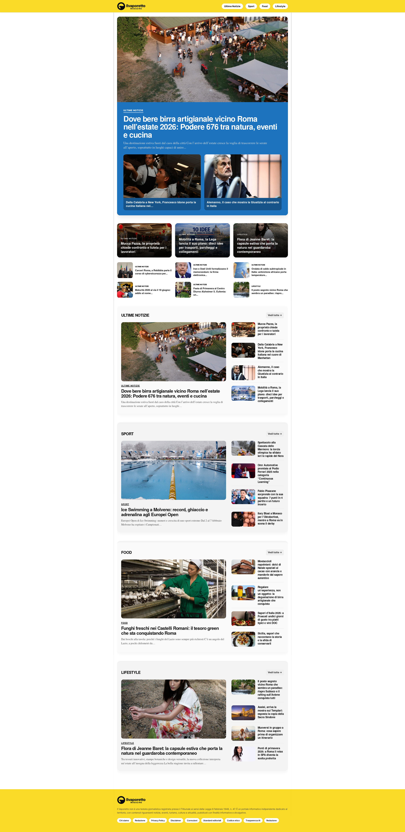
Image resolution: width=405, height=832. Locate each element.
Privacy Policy (158, 820)
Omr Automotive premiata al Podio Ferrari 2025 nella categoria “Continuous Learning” (268, 473)
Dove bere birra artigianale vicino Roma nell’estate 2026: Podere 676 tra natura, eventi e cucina (200, 126)
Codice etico (233, 820)
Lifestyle (280, 6)
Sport (251, 6)
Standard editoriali (212, 820)
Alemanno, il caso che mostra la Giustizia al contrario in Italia (270, 372)
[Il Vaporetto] (131, 6)
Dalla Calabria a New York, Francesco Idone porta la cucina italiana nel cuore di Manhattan (270, 351)
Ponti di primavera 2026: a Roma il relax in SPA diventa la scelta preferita (270, 753)
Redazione (140, 820)
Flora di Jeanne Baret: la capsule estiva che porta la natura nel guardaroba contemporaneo (171, 751)
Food (265, 6)
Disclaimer (176, 820)
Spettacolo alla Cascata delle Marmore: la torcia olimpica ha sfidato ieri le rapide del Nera (271, 449)
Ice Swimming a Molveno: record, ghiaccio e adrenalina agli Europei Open (164, 512)
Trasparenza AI (253, 820)
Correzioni (192, 820)
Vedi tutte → (275, 315)
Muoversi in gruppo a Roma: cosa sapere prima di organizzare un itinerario (270, 732)
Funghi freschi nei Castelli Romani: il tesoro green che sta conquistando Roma (170, 631)
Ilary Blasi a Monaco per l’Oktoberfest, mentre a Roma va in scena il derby (270, 518)
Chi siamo (124, 820)
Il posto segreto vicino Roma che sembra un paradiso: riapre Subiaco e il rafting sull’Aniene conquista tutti (270, 690)
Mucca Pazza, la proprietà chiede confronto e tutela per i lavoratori (268, 329)
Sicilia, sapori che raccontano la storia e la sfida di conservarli (270, 638)
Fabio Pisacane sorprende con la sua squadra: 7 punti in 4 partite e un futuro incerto (270, 497)
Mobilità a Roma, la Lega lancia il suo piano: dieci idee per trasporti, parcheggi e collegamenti (271, 394)
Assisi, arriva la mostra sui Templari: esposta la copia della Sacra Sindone (271, 712)
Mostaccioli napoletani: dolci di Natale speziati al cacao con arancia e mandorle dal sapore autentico (270, 570)
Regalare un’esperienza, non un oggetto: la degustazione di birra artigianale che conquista (270, 595)
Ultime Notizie (232, 6)
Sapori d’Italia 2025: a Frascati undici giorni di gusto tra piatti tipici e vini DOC (271, 618)
